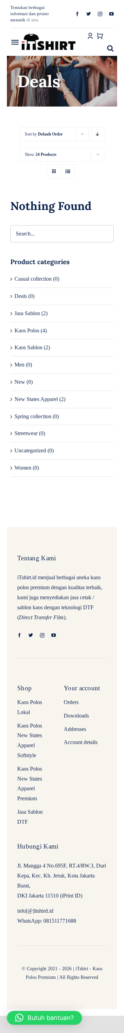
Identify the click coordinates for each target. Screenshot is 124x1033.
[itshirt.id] (48, 34)
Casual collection (33, 279)
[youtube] (111, 14)
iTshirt (81, 968)
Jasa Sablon (27, 313)
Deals (20, 296)
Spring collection (32, 416)
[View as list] (67, 171)
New (19, 382)
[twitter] (88, 14)
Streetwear (26, 433)
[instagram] (100, 14)
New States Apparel (36, 399)
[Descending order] (97, 134)
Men (19, 365)
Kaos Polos (26, 330)
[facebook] (77, 14)
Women (22, 468)
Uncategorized (30, 450)
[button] (110, 48)
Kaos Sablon (28, 347)
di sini (32, 19)
